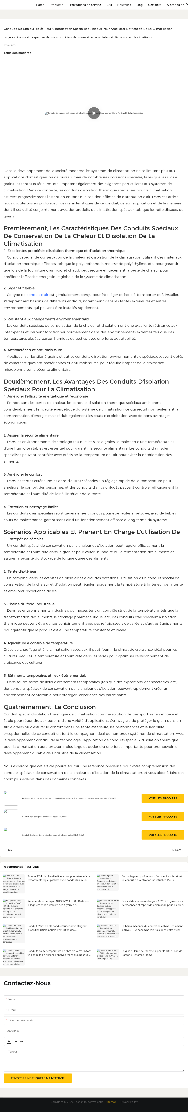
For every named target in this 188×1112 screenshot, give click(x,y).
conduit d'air (37, 295)
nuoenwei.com (93, 1102)
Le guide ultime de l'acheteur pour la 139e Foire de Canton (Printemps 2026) (152, 952)
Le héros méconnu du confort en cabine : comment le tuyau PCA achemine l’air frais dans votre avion (152, 927)
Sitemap (111, 1102)
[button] (187, 4)
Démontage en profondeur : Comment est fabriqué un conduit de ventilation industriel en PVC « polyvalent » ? (152, 878)
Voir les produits (163, 798)
